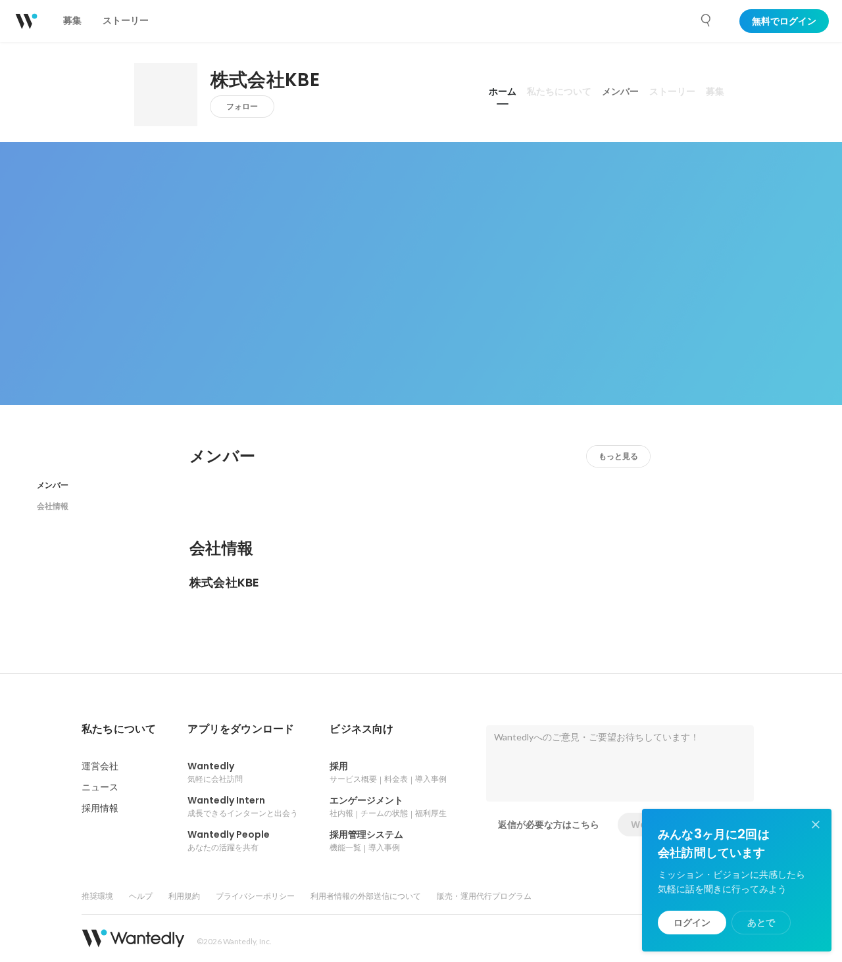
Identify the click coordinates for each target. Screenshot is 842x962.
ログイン (692, 922)
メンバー (620, 91)
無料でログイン (784, 21)
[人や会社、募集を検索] (706, 20)
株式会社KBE (265, 80)
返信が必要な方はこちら (548, 824)
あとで (761, 922)
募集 (715, 91)
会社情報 (52, 506)
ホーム (502, 91)
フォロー (242, 106)
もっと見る (618, 456)
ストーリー (672, 91)
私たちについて (559, 91)
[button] (119, 729)
